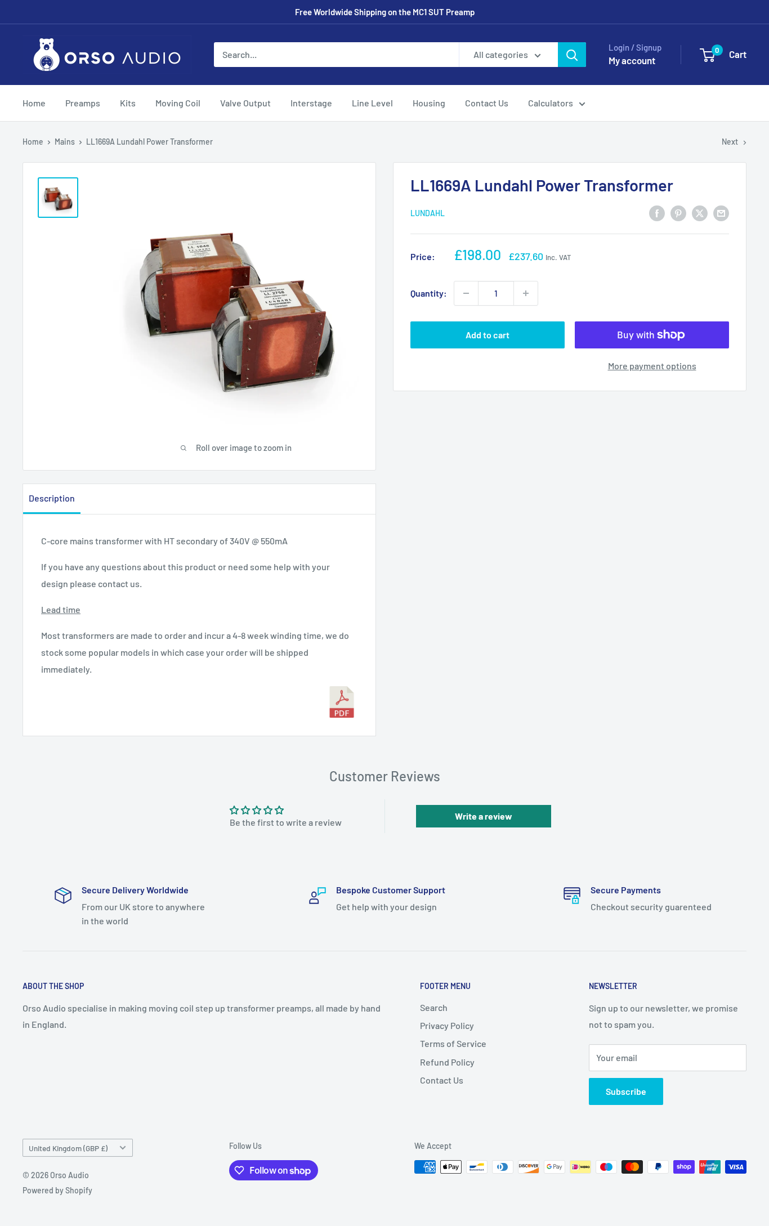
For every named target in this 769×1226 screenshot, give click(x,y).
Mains (65, 141)
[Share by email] (721, 212)
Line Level (372, 102)
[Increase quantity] (526, 293)
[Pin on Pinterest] (678, 212)
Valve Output (245, 102)
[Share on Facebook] (657, 212)
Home (34, 102)
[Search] (572, 54)
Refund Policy (447, 1062)
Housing (429, 102)
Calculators (550, 102)
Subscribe (626, 1091)
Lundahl (427, 213)
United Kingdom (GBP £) (68, 1148)
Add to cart (487, 334)
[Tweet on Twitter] (700, 212)
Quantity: (428, 293)
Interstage (311, 102)
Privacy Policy (447, 1025)
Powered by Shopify (57, 1190)
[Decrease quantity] (466, 293)
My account (632, 60)
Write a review (483, 816)
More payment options (652, 365)
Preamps (82, 102)
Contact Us (486, 102)
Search (434, 1007)
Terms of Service (453, 1043)
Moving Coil (177, 102)
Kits (128, 102)
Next (730, 141)
